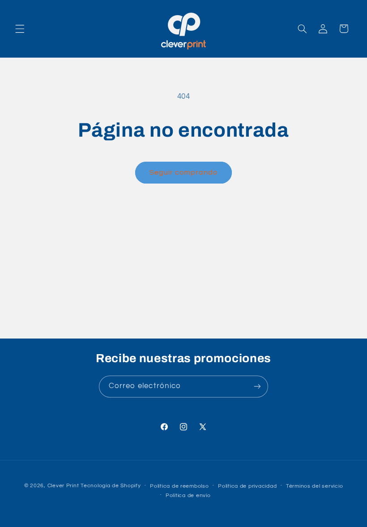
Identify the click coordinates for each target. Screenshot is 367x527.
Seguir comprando (183, 172)
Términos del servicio (314, 486)
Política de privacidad (247, 486)
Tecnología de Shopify (111, 485)
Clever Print (63, 485)
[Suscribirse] (257, 386)
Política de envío (188, 495)
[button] (19, 28)
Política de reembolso (179, 486)
